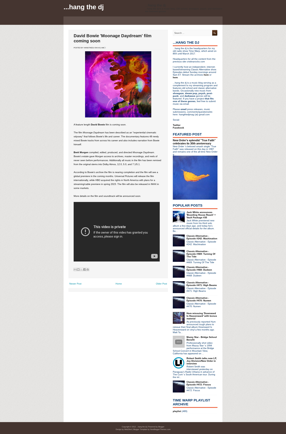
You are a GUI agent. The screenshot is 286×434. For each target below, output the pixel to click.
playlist (177, 411)
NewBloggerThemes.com (160, 429)
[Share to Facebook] (84, 269)
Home (119, 283)
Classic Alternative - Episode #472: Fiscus (199, 383)
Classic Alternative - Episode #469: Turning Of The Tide (201, 254)
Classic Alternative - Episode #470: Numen (199, 299)
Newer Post (75, 283)
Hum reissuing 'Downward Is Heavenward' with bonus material (202, 316)
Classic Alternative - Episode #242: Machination (202, 237)
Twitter (176, 125)
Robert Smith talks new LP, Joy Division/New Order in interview (202, 361)
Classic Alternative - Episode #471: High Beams (202, 283)
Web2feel (128, 429)
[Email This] (75, 269)
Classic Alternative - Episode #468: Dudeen (199, 268)
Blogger (161, 427)
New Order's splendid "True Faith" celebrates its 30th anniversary (194, 142)
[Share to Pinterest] (87, 269)
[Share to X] (81, 269)
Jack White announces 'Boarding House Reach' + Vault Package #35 (201, 215)
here (206, 74)
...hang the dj (84, 7)
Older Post (161, 283)
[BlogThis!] (78, 269)
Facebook (178, 127)
